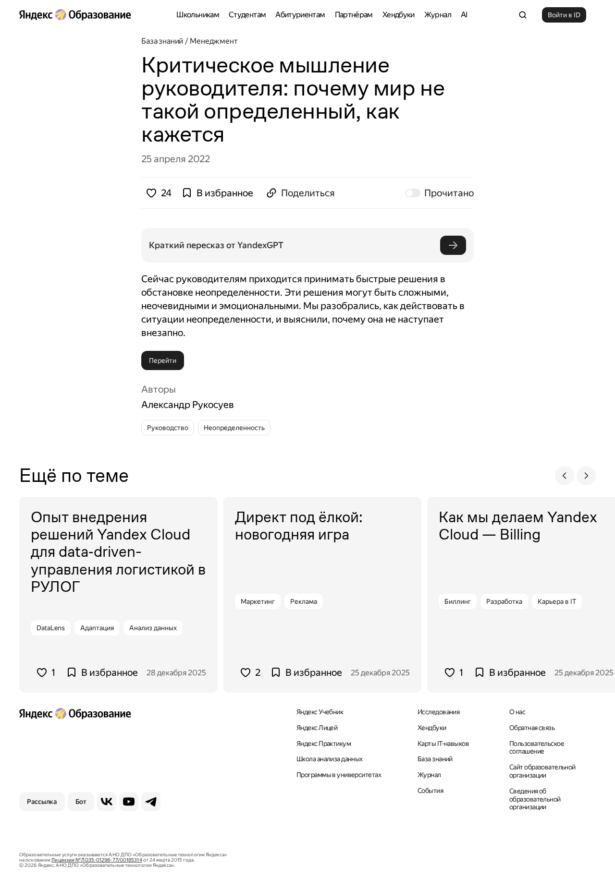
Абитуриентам (300, 14)
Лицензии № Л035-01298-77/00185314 (96, 860)
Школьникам (197, 14)
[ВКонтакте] (106, 801)
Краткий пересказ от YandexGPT (216, 245)
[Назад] (564, 475)
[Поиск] (522, 14)
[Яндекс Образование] (75, 15)
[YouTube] (128, 801)
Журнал (437, 14)
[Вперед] (586, 475)
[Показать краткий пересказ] (453, 245)
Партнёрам (354, 14)
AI (464, 14)
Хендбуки (398, 14)
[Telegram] (150, 801)
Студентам (247, 14)
